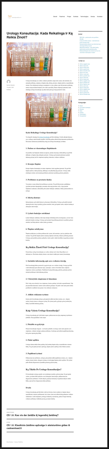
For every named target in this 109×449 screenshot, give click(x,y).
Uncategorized (83, 116)
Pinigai (69, 16)
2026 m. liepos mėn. (84, 65)
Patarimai (62, 16)
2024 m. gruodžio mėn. (85, 82)
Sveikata (75, 16)
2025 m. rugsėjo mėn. (84, 79)
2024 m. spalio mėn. (84, 86)
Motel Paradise (10, 442)
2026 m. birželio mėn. (84, 67)
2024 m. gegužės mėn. (84, 92)
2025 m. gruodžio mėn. (85, 75)
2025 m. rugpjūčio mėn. (85, 81)
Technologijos (84, 16)
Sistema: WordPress (19, 442)
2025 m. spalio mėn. (84, 77)
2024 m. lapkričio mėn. (85, 84)
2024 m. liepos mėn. (84, 91)
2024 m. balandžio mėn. (85, 94)
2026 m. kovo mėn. (84, 72)
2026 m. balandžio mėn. (85, 70)
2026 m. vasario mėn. (84, 74)
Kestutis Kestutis (11, 85)
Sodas (81, 111)
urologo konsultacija (44, 137)
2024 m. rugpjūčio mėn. (85, 89)
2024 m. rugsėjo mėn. (84, 87)
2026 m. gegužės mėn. (84, 69)
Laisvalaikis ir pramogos (85, 107)
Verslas (93, 16)
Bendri (55, 16)
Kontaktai (99, 16)
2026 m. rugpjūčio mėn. (85, 64)
